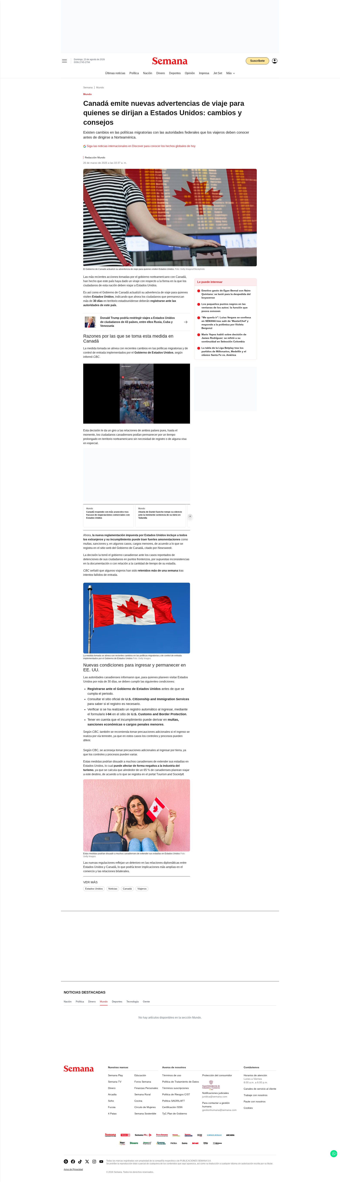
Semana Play (115, 1075)
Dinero (111, 1088)
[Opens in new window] (73, 1161)
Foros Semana (142, 1081)
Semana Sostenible (145, 1113)
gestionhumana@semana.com (219, 1110)
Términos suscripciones (175, 1088)
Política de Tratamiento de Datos (180, 1081)
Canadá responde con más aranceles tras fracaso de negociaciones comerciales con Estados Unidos (108, 515)
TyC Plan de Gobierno (174, 1113)
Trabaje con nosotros (255, 1095)
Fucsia (111, 1107)
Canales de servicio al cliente (260, 1088)
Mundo (100, 87)
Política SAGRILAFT (173, 1100)
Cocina (138, 1100)
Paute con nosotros (254, 1101)
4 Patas (112, 1113)
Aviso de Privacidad (77, 1169)
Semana (88, 87)
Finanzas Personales (146, 1088)
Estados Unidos (94, 888)
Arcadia (112, 1094)
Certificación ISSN (172, 1107)
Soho (111, 1100)
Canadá (127, 888)
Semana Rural (142, 1094)
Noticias (112, 888)
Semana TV (114, 1081)
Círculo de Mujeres (145, 1107)
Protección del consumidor (217, 1075)
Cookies (248, 1107)
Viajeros (141, 888)
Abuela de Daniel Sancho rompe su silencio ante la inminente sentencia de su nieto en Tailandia (160, 515)
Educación (140, 1075)
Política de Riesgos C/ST (176, 1094)
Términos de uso (171, 1075)
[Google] (66, 1161)
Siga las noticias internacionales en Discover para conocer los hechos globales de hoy (141, 146)
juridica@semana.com (214, 1096)
